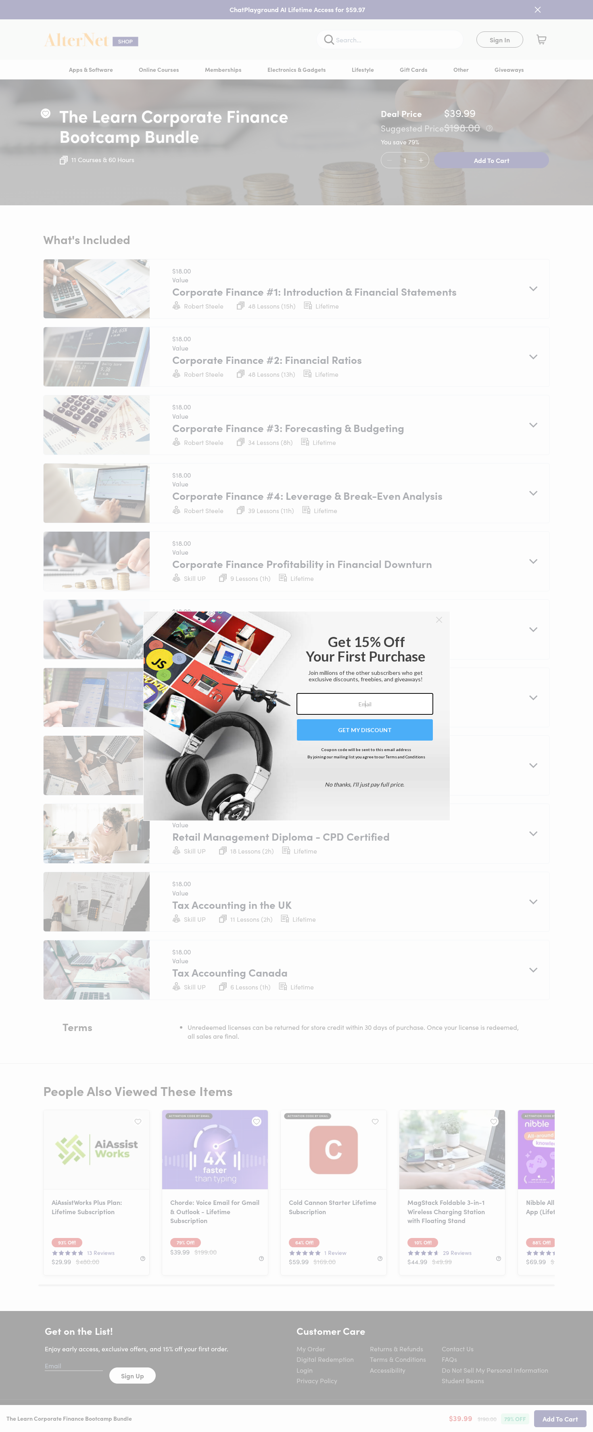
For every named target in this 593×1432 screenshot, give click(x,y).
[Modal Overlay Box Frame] (296, 716)
